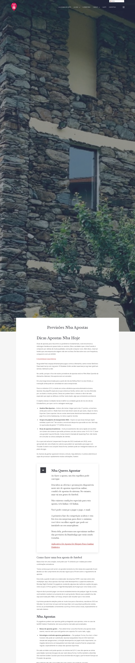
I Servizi (95, 7)
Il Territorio (86, 7)
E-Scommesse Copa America (46, 359)
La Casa (76, 7)
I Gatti (104, 7)
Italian (113, 1)
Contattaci (112, 7)
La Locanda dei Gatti (64, 7)
